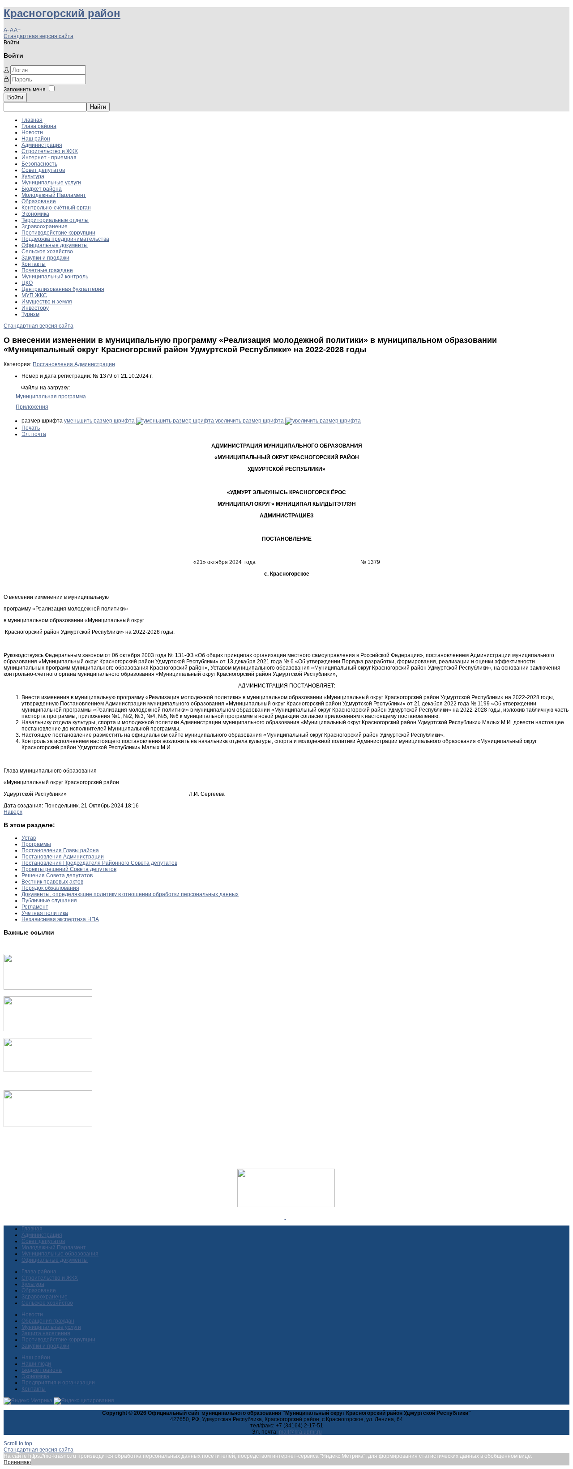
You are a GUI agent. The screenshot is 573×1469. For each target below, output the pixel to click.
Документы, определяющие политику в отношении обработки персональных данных (130, 894)
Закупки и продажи (45, 258)
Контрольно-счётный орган (56, 208)
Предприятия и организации (58, 1382)
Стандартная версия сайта (38, 36)
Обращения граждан (47, 1321)
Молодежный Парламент (53, 195)
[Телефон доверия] (48, 1125)
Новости (32, 132)
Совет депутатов (43, 170)
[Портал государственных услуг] (48, 988)
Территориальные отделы (55, 220)
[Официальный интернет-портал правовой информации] (285, 1217)
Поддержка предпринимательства (65, 239)
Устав (28, 838)
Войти (15, 97)
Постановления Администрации (74, 364)
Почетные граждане (47, 270)
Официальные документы (54, 245)
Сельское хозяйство (47, 251)
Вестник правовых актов (52, 882)
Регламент (34, 907)
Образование (38, 201)
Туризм (30, 314)
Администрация (41, 145)
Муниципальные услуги (51, 182)
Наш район (35, 139)
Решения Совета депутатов (57, 875)
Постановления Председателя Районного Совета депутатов (99, 863)
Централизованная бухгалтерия (62, 289)
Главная (32, 120)
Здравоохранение (44, 226)
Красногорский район (62, 13)
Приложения (32, 407)
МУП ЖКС (34, 295)
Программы (36, 844)
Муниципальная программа (51, 396)
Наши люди (36, 1364)
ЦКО (27, 283)
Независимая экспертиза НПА (60, 919)
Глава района (38, 126)
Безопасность (39, 164)
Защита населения (45, 1333)
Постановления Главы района (60, 850)
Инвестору (35, 308)
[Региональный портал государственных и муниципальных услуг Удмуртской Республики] (48, 1029)
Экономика (35, 214)
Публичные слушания (49, 900)
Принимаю (17, 1462)
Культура (32, 176)
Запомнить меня (25, 89)
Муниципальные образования (59, 1254)
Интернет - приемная (49, 157)
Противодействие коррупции (58, 233)
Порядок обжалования (50, 888)
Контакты (33, 264)
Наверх (13, 812)
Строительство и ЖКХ (49, 151)
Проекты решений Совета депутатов (68, 869)
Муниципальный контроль (54, 276)
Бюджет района (41, 189)
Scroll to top (18, 1443)
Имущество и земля (46, 302)
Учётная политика (44, 913)
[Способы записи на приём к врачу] (48, 1070)
